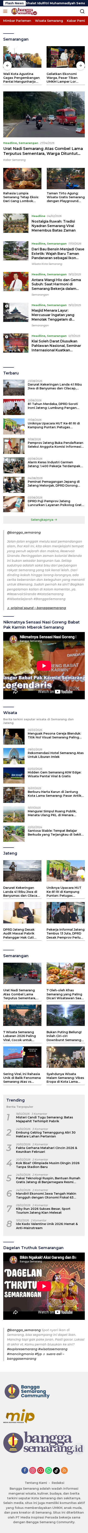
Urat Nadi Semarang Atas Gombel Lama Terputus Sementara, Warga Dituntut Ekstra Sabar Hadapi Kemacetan (43, 153)
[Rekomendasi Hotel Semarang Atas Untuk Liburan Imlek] (14, 756)
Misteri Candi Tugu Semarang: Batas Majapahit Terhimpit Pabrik (44, 1119)
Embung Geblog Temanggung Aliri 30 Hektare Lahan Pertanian (46, 1134)
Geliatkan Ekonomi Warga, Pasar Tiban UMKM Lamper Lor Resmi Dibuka (62, 78)
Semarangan (28, 143)
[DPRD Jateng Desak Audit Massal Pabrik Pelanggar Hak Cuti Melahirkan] (22, 912)
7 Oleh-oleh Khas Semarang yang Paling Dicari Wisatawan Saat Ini (64, 994)
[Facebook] (24, 1470)
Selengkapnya (42, 520)
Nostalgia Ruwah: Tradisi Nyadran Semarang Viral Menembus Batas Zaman (54, 225)
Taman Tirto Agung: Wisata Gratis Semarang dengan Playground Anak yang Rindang (66, 197)
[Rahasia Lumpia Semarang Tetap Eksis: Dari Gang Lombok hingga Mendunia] (22, 178)
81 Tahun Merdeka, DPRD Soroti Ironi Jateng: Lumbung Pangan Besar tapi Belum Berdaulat (53, 406)
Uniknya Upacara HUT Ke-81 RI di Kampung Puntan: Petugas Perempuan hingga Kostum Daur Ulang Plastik (54, 425)
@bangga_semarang (24, 532)
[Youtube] (40, 1470)
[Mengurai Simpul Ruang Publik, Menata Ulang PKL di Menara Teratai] (14, 814)
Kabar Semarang (14, 159)
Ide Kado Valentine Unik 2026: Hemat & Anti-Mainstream (47, 1226)
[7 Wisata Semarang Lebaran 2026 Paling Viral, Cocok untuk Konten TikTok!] (22, 1015)
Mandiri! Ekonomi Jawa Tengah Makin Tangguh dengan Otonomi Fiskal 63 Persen (46, 1195)
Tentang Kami (36, 1483)
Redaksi (58, 1483)
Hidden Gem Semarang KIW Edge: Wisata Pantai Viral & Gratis (54, 774)
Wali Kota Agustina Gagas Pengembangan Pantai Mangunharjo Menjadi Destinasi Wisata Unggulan (21, 78)
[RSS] (64, 1470)
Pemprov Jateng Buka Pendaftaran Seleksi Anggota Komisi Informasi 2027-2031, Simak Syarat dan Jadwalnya (55, 445)
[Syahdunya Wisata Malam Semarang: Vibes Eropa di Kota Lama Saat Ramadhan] (66, 1057)
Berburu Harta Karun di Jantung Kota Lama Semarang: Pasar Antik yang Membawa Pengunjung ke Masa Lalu (54, 794)
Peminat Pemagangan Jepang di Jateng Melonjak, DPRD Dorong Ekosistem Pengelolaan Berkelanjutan (54, 483)
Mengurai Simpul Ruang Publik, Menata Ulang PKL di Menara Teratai (52, 813)
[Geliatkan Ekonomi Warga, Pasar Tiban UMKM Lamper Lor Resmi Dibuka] (66, 57)
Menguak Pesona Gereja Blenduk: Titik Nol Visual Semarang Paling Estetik (54, 735)
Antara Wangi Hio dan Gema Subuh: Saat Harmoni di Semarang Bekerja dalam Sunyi (56, 286)
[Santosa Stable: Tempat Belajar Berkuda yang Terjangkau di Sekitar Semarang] (14, 834)
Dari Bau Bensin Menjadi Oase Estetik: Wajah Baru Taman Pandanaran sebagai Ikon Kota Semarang (58, 255)
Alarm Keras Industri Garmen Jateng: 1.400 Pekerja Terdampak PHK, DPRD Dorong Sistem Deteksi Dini (55, 464)
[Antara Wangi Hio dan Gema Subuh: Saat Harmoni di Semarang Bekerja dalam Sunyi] (15, 284)
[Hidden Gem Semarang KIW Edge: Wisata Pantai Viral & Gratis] (14, 775)
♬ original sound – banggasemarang (36, 608)
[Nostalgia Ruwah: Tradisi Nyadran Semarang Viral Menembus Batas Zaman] (15, 224)
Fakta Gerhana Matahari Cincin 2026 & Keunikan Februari (46, 1150)
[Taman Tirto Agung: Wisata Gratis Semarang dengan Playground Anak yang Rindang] (66, 178)
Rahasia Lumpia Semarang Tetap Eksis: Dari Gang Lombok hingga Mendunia (21, 197)
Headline (10, 143)
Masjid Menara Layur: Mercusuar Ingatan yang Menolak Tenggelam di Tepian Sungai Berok (53, 317)
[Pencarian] (82, 11)
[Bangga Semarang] (23, 11)
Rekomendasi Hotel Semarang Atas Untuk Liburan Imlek (56, 755)
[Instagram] (32, 1470)
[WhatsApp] (48, 1470)
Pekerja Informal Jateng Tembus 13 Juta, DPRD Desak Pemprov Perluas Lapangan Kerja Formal (66, 933)
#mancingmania (20, 1354)
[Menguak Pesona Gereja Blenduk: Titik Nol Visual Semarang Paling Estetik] (14, 737)
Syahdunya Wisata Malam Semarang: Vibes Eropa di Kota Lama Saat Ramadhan (65, 1078)
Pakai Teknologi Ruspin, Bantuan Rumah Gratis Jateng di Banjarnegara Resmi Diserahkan (48, 1180)
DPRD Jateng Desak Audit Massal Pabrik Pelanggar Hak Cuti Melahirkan (19, 933)
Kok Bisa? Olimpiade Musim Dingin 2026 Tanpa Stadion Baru (47, 1165)
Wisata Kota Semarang (47, 264)
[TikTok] (56, 1470)
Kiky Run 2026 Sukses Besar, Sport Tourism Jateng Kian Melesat (43, 1211)
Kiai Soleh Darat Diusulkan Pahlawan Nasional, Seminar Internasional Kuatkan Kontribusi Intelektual (56, 347)
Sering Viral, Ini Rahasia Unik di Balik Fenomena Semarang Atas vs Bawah (22, 1078)
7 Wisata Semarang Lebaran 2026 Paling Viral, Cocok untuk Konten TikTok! (19, 1036)
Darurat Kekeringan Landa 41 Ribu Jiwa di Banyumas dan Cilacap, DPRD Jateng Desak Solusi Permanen (55, 386)
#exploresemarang (22, 1349)
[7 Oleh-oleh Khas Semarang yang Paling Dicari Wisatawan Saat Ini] (66, 973)
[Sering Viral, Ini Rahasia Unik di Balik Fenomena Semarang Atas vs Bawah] (22, 1057)
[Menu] (6, 11)
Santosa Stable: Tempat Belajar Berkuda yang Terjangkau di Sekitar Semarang (56, 832)
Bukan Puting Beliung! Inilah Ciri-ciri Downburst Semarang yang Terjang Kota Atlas (66, 1036)
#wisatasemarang (52, 1349)
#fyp (38, 1354)
